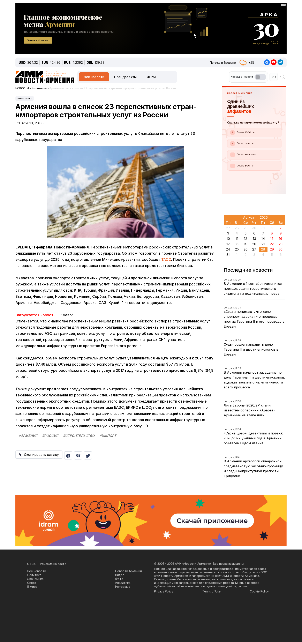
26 (246, 249)
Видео (119, 575)
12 (245, 239)
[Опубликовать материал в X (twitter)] (88, 455)
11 (236, 239)
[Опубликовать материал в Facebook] (68, 455)
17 (228, 244)
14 (263, 239)
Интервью (122, 587)
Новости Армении (128, 571)
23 (280, 244)
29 (272, 249)
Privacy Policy (163, 591)
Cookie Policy (259, 591)
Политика (34, 575)
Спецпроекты (125, 77)
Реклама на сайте (53, 564)
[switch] (260, 77)
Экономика (24, 98)
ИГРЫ (151, 77)
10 (228, 239)
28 (263, 249)
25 (237, 249)
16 (280, 239)
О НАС (32, 564)
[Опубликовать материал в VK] (78, 455)
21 (263, 244)
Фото (119, 579)
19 (245, 244)
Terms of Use (211, 591)
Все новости (94, 77)
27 (254, 249)
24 (228, 249)
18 (237, 244)
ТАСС (166, 259)
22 (272, 244)
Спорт (32, 583)
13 (254, 239)
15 (271, 239)
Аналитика (122, 583)
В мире (32, 587)
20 (254, 244)
